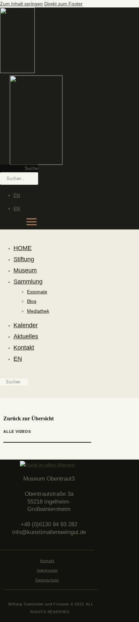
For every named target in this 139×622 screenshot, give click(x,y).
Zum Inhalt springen (21, 3)
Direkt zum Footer (63, 3)
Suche (31, 168)
